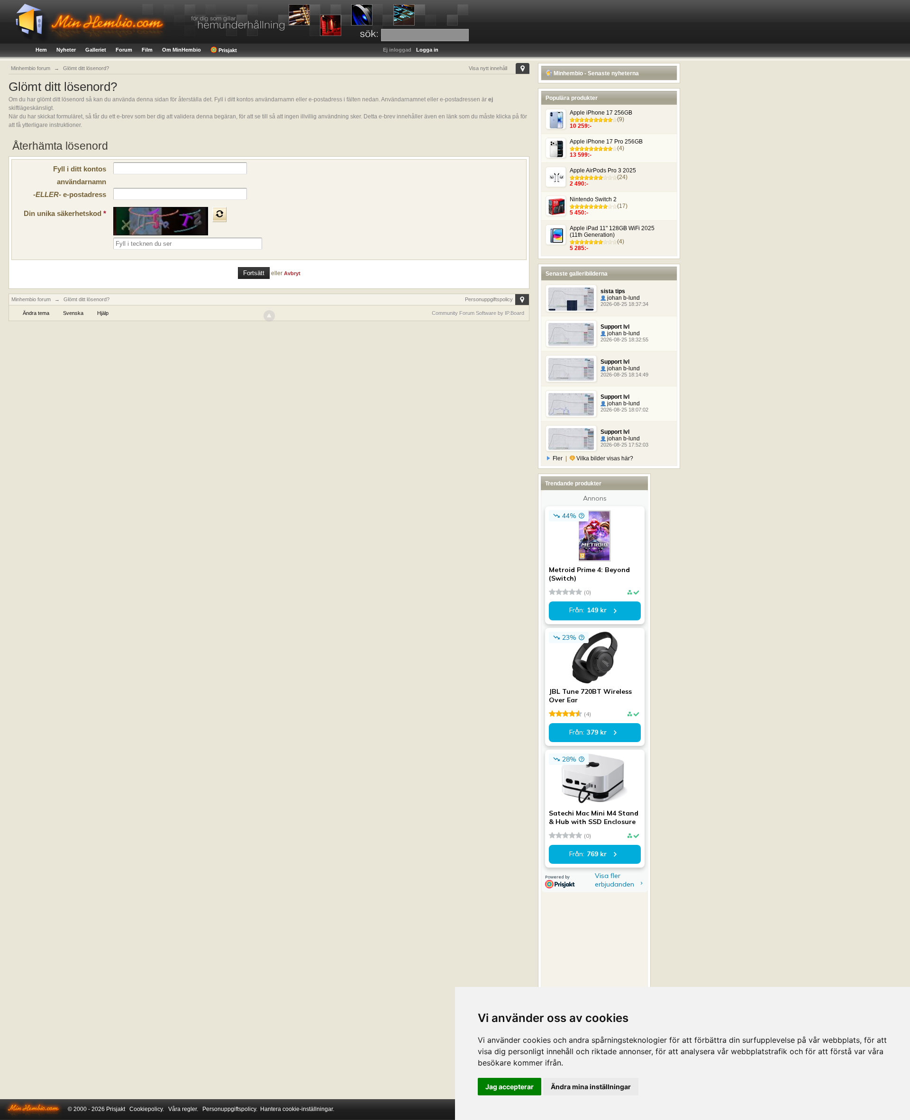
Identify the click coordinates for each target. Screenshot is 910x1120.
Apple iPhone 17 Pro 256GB (606, 141)
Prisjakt (227, 50)
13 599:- (581, 155)
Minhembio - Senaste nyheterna (595, 73)
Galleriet (95, 50)
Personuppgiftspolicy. (229, 1109)
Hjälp (103, 313)
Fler (557, 458)
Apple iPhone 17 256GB (601, 112)
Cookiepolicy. (146, 1109)
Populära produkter (572, 98)
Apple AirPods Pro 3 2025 (603, 170)
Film (147, 50)
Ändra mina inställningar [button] (591, 1087)
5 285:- (579, 248)
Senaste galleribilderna (577, 273)
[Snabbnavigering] (522, 68)
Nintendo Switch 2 (593, 199)
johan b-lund (623, 298)
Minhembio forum (31, 299)
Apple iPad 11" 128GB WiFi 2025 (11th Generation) (612, 231)
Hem (41, 50)
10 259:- (581, 126)
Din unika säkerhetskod (65, 213)
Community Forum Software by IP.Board (478, 313)
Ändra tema (36, 313)
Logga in (427, 50)
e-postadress (69, 194)
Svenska (73, 313)
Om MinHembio (181, 50)
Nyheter (66, 50)
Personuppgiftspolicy (489, 299)
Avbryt (292, 273)
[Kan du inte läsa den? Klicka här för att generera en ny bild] (219, 214)
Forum (124, 50)
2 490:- (579, 183)
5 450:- (579, 212)
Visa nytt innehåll (488, 68)
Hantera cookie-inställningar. (297, 1109)
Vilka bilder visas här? (604, 458)
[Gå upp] (269, 316)
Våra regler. (183, 1109)
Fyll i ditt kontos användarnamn (79, 175)
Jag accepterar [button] (509, 1087)
